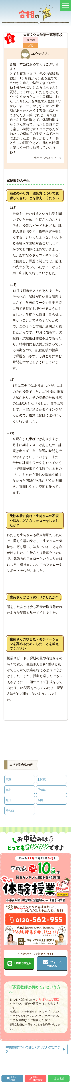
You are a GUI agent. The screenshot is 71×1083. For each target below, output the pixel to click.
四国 (40, 800)
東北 (8, 789)
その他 (10, 810)
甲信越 (42, 789)
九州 (8, 800)
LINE (22, 963)
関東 (8, 779)
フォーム (54, 964)
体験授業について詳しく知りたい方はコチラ (33, 1049)
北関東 (42, 779)
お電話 (60, 1078)
